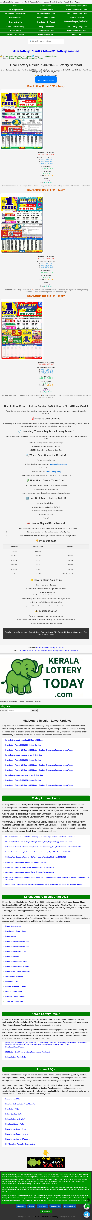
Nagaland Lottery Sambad (15, 996)
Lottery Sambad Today (46, 30)
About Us (20, 1206)
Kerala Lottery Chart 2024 (76, 30)
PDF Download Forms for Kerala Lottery (20, 1144)
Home (15, 6)
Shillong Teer (77, 34)
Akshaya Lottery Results (41, 1177)
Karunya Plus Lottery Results (77, 1042)
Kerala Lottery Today (49, 56)
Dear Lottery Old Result (46, 22)
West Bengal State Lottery (14, 976)
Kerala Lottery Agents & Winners (17, 1139)
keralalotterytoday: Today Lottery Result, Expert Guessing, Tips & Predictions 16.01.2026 (38, 852)
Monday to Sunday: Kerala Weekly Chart (76, 22)
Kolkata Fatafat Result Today (15, 1057)
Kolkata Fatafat (15, 30)
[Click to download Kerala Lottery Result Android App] (46, 1163)
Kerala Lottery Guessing (15, 27)
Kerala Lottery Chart (12, 956)
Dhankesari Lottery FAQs (14, 1124)
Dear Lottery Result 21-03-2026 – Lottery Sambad (23, 780)
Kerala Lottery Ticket (46, 34)
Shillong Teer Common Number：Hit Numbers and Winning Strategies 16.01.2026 (35, 857)
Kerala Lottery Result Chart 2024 (17, 946)
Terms (31, 1206)
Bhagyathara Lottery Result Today (16, 1042)
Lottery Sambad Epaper (46, 17)
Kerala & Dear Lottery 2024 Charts (17, 971)
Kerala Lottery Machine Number (17, 966)
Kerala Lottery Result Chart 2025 (17, 941)
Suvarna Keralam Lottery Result (58, 1044)
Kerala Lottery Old (15, 22)
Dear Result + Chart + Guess (15, 931)
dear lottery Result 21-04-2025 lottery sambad (46, 51)
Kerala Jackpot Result (17, 58)
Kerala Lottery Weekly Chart (76, 10)
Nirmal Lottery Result (9, 1177)
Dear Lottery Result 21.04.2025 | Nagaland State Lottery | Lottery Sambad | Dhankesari (48, 650)
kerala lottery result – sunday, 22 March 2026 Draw (23, 755)
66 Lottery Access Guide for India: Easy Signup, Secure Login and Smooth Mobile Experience (40, 837)
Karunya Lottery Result (24, 1177)
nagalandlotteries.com (58, 464)
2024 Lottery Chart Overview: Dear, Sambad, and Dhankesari (27, 1052)
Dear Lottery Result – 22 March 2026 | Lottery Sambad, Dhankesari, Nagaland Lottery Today (39, 765)
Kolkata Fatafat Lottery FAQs (15, 1119)
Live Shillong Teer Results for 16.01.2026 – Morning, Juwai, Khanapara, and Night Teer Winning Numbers (44, 884)
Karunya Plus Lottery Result (78, 1174)
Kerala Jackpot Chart (76, 17)
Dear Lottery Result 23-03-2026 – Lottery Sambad (23, 745)
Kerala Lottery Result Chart (77, 13)
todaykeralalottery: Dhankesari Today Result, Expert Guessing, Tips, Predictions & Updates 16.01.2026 (43, 847)
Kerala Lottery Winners (15, 34)
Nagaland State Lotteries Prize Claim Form (21, 1104)
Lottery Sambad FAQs (13, 1114)
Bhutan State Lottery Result (15, 986)
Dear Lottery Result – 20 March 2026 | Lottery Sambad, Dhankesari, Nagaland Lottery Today (39, 785)
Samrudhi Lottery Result (58, 1042)
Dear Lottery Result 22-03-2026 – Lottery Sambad (23, 760)
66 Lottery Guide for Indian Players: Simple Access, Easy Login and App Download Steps (38, 842)
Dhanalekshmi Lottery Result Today (17, 1044)
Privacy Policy (69, 1206)
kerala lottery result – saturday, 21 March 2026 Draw (24, 775)
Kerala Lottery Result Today (15, 13)
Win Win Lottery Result (25, 1174)
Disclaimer (42, 1206)
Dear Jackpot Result (15, 10)
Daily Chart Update (46, 10)
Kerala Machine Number (46, 13)
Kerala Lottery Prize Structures (16, 1134)
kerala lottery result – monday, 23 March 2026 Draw (24, 740)
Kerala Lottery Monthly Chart (76, 6)
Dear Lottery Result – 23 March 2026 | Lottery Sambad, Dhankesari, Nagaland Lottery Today (39, 750)
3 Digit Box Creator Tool (14, 1001)
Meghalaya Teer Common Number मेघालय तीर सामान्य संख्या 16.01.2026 (29, 872)
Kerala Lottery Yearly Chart (76, 27)
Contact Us (55, 1206)
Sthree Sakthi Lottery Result (43, 1174)
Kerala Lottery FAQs (12, 1099)
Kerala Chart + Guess (13, 926)
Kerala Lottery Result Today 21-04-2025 (49, 647)
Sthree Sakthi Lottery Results (39, 1042)
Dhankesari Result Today (14, 1047)
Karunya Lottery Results (38, 1044)
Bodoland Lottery (11, 981)
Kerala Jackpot (45, 6)
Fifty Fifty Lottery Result (60, 1174)
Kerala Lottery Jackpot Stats (15, 1129)
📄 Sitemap (45, 1211)
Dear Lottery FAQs (12, 1109)
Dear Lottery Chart (15, 17)
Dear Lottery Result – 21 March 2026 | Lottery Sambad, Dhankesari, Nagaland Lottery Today (39, 770)
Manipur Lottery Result (13, 991)
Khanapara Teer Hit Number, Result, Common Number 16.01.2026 (29, 867)
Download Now (46, 1170)
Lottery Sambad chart (46, 27)
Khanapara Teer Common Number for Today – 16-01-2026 (26, 862)
